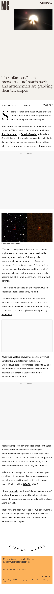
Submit (46, 576)
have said (13, 491)
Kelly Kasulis (10, 105)
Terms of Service (36, 580)
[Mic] (5, 5)
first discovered (9, 134)
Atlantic (27, 484)
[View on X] (27, 335)
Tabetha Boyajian (29, 134)
